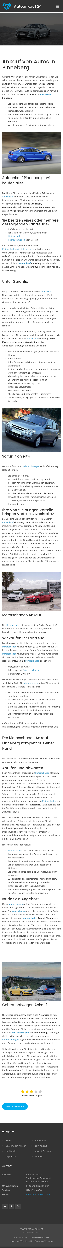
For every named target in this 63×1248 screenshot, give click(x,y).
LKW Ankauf (41, 1145)
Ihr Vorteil (11, 1151)
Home (9, 1140)
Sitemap (39, 1156)
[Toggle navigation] (57, 6)
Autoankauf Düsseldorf (39, 1237)
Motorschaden (15, 236)
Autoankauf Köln (20, 1237)
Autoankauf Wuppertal (44, 1241)
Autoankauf (45, 94)
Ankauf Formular (43, 1151)
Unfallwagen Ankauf (16, 1145)
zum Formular (15, 1106)
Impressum (11, 1156)
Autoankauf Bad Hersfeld (21, 1241)
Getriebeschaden (25, 249)
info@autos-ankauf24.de (38, 1194)
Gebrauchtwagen (16, 239)
